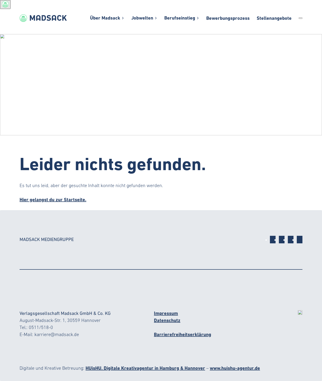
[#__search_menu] (300, 18)
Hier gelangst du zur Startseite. (53, 199)
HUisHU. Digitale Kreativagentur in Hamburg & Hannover (145, 368)
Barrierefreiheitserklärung (182, 334)
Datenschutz (167, 320)
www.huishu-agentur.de (235, 368)
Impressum (166, 313)
